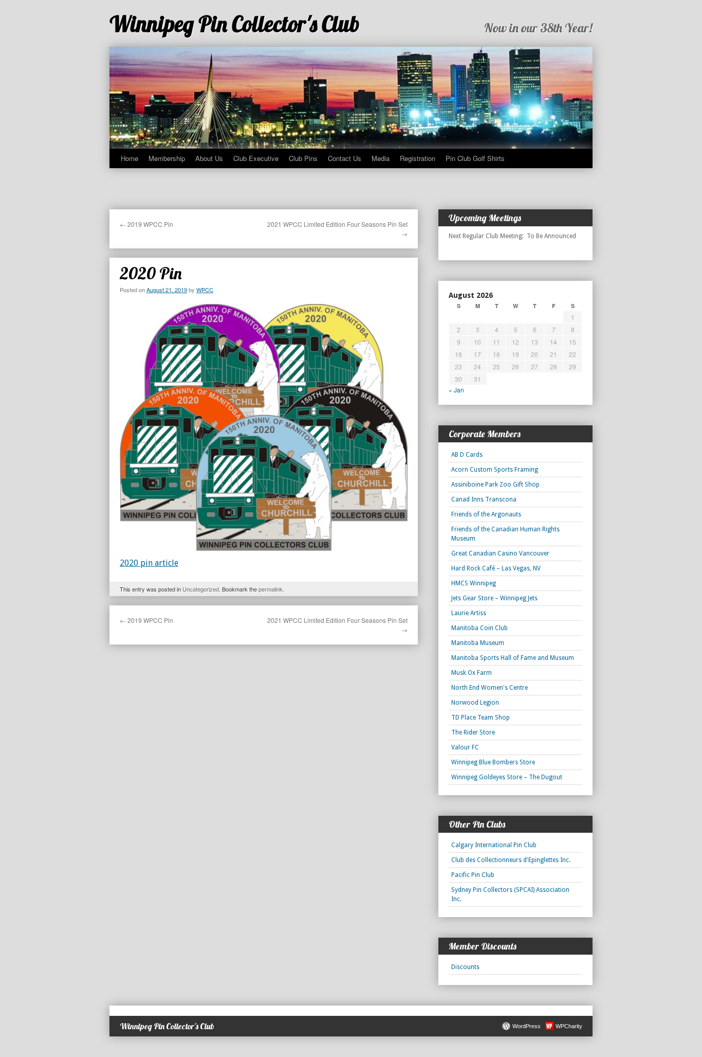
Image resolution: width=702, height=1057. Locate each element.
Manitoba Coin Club (479, 628)
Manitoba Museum (477, 643)
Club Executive (256, 158)
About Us (209, 158)
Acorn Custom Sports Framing (494, 469)
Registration (417, 158)
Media (381, 158)
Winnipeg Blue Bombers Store (493, 762)
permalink (270, 589)
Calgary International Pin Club (494, 845)
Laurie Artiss (468, 613)
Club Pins (303, 158)
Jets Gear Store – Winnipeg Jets (494, 598)
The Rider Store (473, 732)
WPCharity (569, 1026)
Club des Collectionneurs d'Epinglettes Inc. (510, 860)
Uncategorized (200, 589)
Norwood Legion (475, 702)
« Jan (456, 389)
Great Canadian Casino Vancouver (500, 553)
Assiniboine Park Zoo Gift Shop (495, 484)
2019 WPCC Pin (146, 224)
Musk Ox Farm (471, 672)
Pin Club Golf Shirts (475, 158)
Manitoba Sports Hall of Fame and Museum (512, 657)
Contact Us (344, 158)
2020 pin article (149, 563)
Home (129, 158)
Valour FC (465, 747)
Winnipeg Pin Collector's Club (234, 24)
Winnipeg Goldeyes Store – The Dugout (506, 777)
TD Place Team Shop (480, 717)
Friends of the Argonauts (486, 514)
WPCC (204, 289)
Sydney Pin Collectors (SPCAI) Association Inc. (510, 894)
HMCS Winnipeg (473, 583)
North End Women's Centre (489, 687)
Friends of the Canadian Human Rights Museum (505, 534)
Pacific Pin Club (472, 875)
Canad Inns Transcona (483, 499)
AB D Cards (467, 454)
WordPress (526, 1026)
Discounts (465, 967)
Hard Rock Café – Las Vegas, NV (496, 568)
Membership (167, 158)
